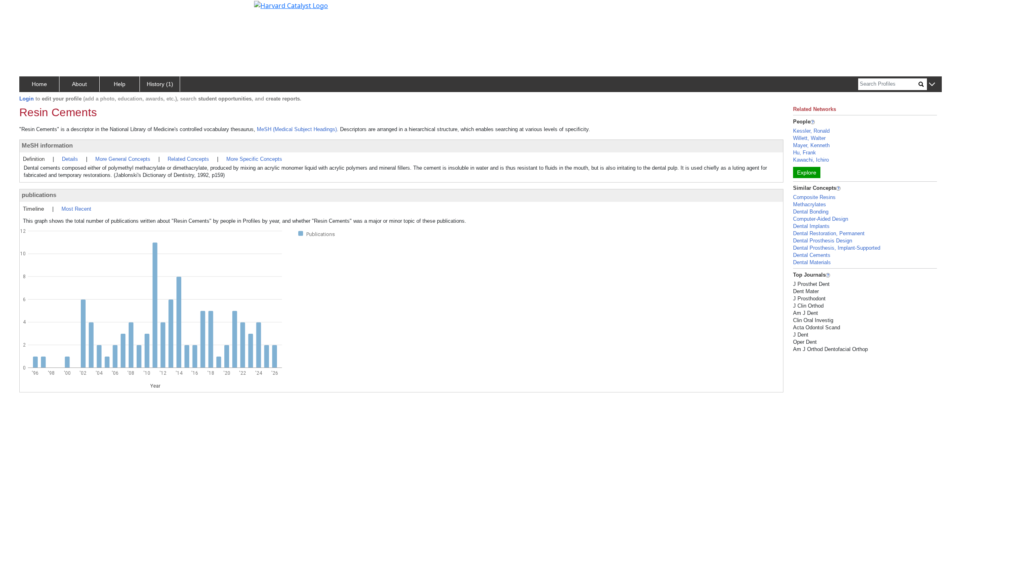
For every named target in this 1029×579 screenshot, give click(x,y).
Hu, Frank (804, 153)
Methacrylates (809, 204)
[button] (932, 85)
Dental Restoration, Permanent (829, 233)
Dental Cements (811, 255)
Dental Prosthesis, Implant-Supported (836, 248)
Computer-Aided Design (820, 219)
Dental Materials (812, 262)
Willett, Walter (809, 138)
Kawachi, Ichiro (811, 160)
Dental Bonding (810, 212)
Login (26, 99)
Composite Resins (814, 197)
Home (39, 84)
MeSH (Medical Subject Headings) (297, 129)
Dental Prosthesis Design (822, 241)
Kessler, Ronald (811, 131)
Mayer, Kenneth (811, 145)
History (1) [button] (160, 84)
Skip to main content (33, 9)
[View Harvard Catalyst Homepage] (291, 4)
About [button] (79, 84)
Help (119, 84)
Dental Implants (811, 226)
